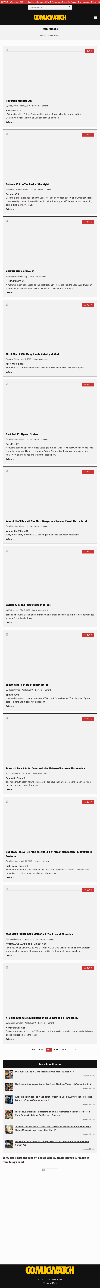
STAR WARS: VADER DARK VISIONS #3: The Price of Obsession (39, 934)
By (12, 106)
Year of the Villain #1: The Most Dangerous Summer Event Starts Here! (46, 521)
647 (49, 1049)
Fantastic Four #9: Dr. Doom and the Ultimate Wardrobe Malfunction (45, 768)
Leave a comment (40, 106)
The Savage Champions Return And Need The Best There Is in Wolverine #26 (53, 1084)
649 (64, 1049)
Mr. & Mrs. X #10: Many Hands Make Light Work (33, 354)
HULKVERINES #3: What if (20, 271)
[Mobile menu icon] (95, 17)
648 (56, 1049)
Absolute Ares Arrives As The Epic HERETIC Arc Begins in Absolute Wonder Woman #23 (52, 1143)
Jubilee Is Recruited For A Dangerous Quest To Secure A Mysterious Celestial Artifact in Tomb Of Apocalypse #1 (53, 1098)
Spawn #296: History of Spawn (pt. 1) (27, 685)
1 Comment (41, 276)
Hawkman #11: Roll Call (19, 100)
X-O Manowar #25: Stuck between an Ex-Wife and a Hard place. (42, 1017)
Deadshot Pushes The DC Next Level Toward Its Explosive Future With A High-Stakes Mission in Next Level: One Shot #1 (53, 1128)
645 (34, 1049)
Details (9, 122)
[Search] (69, 7)
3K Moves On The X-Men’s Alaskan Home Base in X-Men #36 (44, 1071)
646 (41, 1049)
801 (76, 1049)
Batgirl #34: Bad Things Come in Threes (28, 605)
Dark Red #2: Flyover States (22, 434)
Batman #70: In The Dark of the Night (27, 184)
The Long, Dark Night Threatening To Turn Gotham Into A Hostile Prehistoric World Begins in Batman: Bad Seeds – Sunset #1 (52, 1113)
